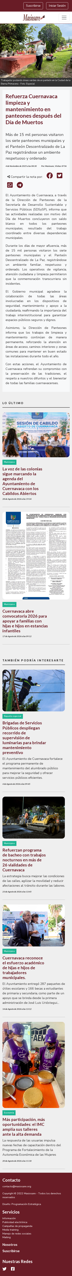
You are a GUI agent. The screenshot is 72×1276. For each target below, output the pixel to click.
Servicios (11, 1211)
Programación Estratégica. (26, 1204)
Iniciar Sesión (57, 6)
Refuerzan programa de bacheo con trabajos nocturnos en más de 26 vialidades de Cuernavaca (24, 860)
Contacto (11, 1180)
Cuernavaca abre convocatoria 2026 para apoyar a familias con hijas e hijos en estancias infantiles (25, 621)
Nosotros (9, 1244)
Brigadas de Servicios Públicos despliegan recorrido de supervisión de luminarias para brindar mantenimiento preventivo (24, 737)
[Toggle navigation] (64, 18)
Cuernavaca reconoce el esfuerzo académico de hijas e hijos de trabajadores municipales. (23, 967)
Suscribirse (33, 6)
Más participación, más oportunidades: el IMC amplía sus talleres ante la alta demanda (23, 1127)
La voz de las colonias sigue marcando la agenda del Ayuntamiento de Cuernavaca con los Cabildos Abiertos (22, 481)
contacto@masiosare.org (16, 1186)
